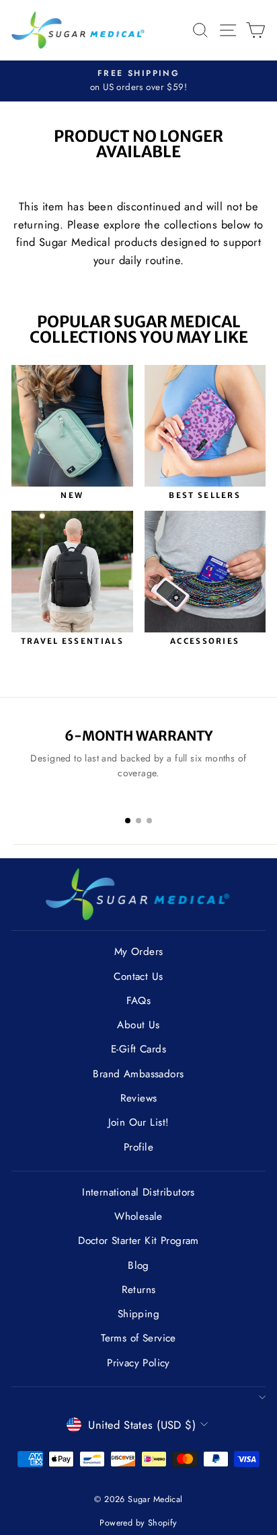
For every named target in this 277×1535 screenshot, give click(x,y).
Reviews (138, 1098)
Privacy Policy (138, 1363)
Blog (138, 1265)
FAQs (138, 1000)
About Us (138, 1025)
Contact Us (138, 976)
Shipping (138, 1313)
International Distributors (138, 1192)
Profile (138, 1147)
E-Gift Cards (138, 1049)
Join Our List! (138, 1122)
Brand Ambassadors (138, 1074)
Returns (139, 1289)
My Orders (138, 951)
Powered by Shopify (138, 1523)
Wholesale (138, 1216)
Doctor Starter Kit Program (138, 1240)
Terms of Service (138, 1338)
